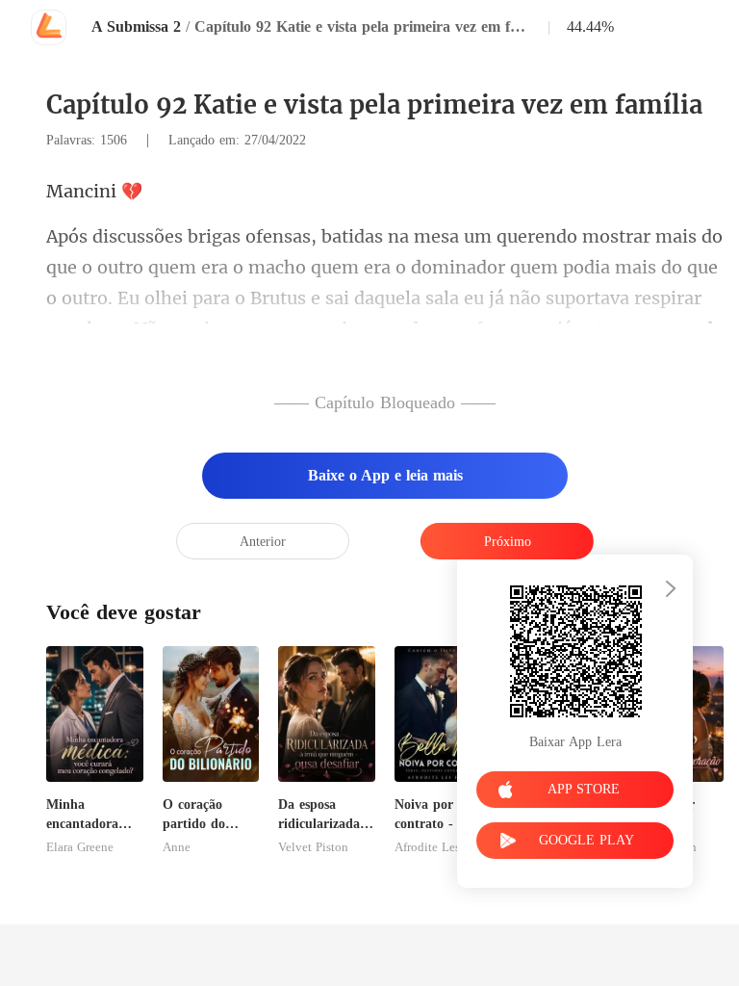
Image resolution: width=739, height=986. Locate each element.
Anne (177, 847)
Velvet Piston (313, 847)
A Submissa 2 (136, 26)
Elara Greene (80, 847)
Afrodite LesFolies (443, 847)
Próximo (507, 541)
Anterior (263, 541)
